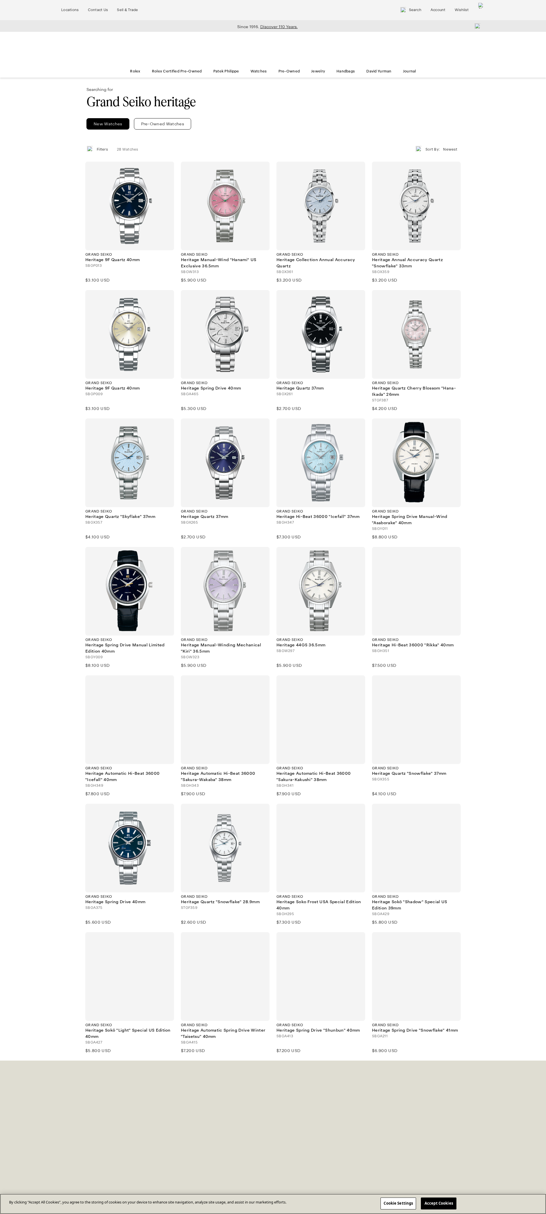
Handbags (345, 71)
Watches (259, 71)
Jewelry (318, 71)
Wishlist (462, 10)
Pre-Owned (289, 71)
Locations (70, 10)
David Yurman (378, 71)
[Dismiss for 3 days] (475, 25)
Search (415, 10)
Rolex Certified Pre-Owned (177, 71)
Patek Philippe (226, 71)
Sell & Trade (127, 10)
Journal (409, 71)
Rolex (135, 71)
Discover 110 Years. (279, 26)
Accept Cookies (439, 1203)
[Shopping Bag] (481, 10)
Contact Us (98, 10)
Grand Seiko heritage (141, 102)
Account (438, 10)
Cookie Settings (398, 1203)
